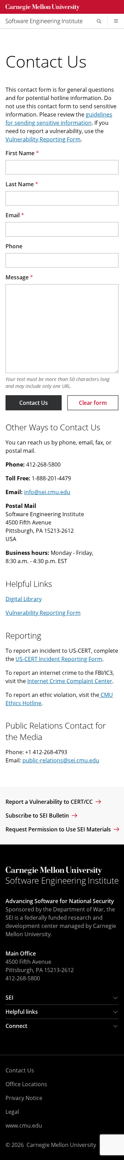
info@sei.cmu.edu (47, 492)
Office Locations (26, 1084)
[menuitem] (47, 21)
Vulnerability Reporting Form (43, 139)
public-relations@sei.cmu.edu (60, 760)
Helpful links (22, 1012)
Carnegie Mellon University (61, 1145)
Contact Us (33, 403)
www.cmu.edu (24, 1125)
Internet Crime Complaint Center (69, 681)
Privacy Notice (24, 1098)
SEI (9, 997)
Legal (12, 1112)
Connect (16, 1026)
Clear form (93, 403)
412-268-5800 (23, 978)
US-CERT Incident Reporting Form (59, 659)
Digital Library (24, 599)
